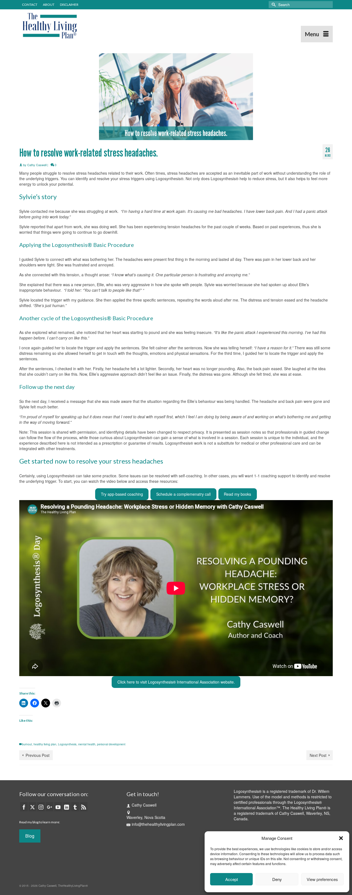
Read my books (237, 494)
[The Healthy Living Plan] (68, 25)
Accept (231, 879)
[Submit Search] (273, 4)
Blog (29, 836)
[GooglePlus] (49, 806)
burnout (27, 744)
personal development (111, 744)
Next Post (318, 755)
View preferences (322, 879)
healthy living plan (45, 744)
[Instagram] (41, 806)
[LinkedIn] (66, 806)
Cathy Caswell (36, 165)
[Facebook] (24, 806)
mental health (86, 744)
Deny (277, 879)
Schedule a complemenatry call (183, 494)
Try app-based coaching (122, 494)
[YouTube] (58, 806)
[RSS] (83, 806)
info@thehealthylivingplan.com (158, 824)
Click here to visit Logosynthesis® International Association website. (176, 682)
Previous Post (38, 755)
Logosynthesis (67, 744)
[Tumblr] (75, 806)
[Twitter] (32, 806)
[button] (341, 838)
